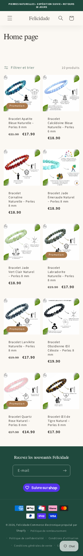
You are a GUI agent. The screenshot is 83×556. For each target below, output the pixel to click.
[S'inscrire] (64, 470)
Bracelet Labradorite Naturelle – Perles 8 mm (61, 274)
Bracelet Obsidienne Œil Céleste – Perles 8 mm (61, 348)
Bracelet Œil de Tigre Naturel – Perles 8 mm (59, 421)
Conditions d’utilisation (64, 538)
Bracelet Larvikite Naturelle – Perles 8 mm (22, 346)
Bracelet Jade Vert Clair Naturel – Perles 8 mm (21, 272)
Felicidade (23, 524)
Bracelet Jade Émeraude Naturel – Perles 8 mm (61, 197)
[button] (9, 18)
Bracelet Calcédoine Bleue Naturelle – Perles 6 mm (61, 125)
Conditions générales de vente (33, 545)
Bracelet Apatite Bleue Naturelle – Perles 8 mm (21, 123)
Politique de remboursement (48, 530)
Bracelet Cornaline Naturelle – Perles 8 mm (22, 199)
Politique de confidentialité (26, 538)
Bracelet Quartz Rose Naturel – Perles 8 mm (20, 421)
